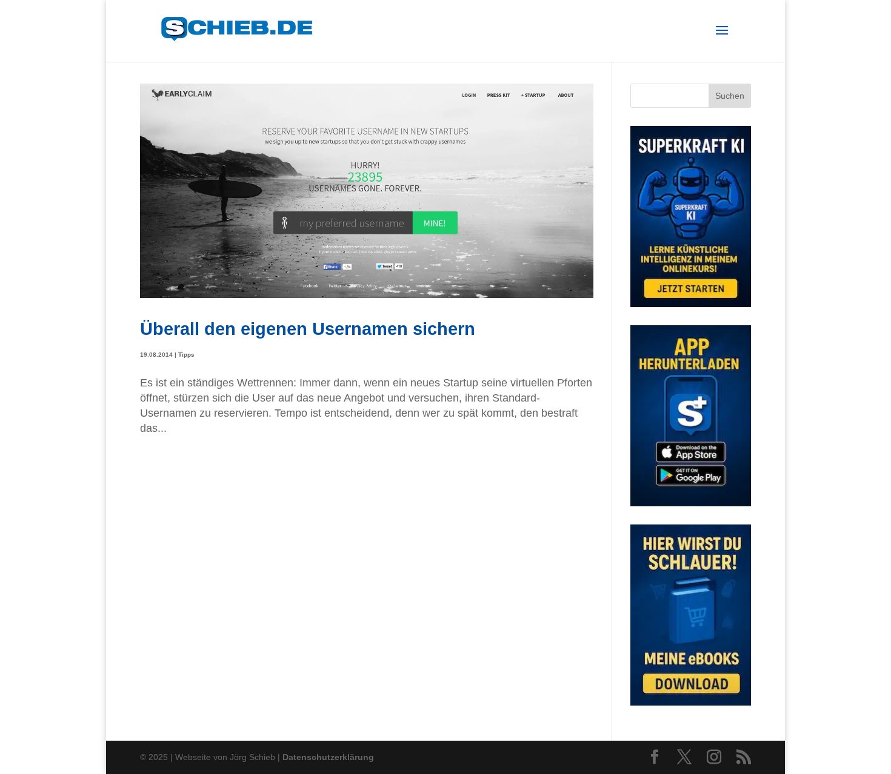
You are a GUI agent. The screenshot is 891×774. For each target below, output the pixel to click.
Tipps (186, 354)
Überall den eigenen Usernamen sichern (307, 329)
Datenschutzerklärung (328, 757)
